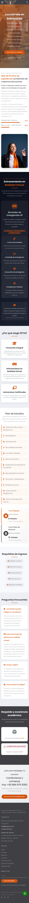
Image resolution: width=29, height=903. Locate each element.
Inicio (3, 849)
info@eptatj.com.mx (7, 826)
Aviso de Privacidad (7, 863)
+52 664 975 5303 (16, 784)
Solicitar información (14, 796)
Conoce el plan (14, 58)
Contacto (4, 858)
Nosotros (4, 855)
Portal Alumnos (6, 861)
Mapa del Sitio (5, 866)
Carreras (4, 852)
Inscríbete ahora (14, 52)
